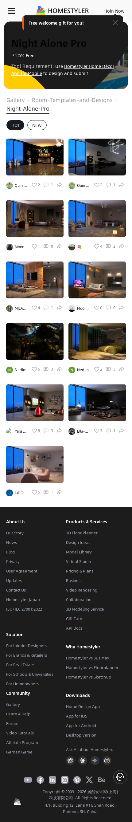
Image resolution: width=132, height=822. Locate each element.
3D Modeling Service (85, 609)
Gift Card (74, 619)
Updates (14, 580)
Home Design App (83, 706)
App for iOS (76, 716)
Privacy (13, 561)
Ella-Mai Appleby (83, 431)
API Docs (74, 628)
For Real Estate (20, 665)
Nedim (20, 369)
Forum (12, 723)
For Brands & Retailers (26, 655)
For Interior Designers (26, 646)
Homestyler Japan (23, 599)
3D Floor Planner (82, 533)
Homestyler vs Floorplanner (92, 667)
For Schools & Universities (29, 674)
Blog (10, 552)
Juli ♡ (19, 492)
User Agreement (21, 571)
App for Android (81, 725)
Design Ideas (78, 542)
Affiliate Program (22, 742)
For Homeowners (22, 684)
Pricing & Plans (79, 571)
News (11, 542)
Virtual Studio (78, 561)
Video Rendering (81, 590)
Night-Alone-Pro (27, 108)
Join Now (115, 10)
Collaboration (78, 599)
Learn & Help (18, 714)
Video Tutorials (20, 733)
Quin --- (21, 185)
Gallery (15, 100)
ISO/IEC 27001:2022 (24, 609)
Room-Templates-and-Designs (72, 100)
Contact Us (16, 590)
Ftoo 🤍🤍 (83, 308)
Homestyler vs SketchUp (88, 677)
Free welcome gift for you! (56, 23)
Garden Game (19, 752)
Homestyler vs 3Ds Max (87, 658)
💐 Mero (81, 247)
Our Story (15, 533)
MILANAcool (20, 308)
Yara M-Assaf (21, 431)
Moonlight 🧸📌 (20, 247)
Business (74, 580)
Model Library (79, 552)
